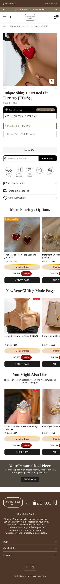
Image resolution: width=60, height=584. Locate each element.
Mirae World (51, 3)
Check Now (47, 158)
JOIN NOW (26, 274)
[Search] (10, 17)
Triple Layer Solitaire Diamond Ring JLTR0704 (21, 428)
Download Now (44, 110)
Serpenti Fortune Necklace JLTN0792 (21, 336)
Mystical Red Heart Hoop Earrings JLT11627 (20, 256)
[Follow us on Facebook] (27, 567)
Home (6, 26)
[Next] (55, 88)
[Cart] (55, 17)
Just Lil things (9, 3)
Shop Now (30, 479)
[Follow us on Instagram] (33, 567)
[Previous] (4, 88)
